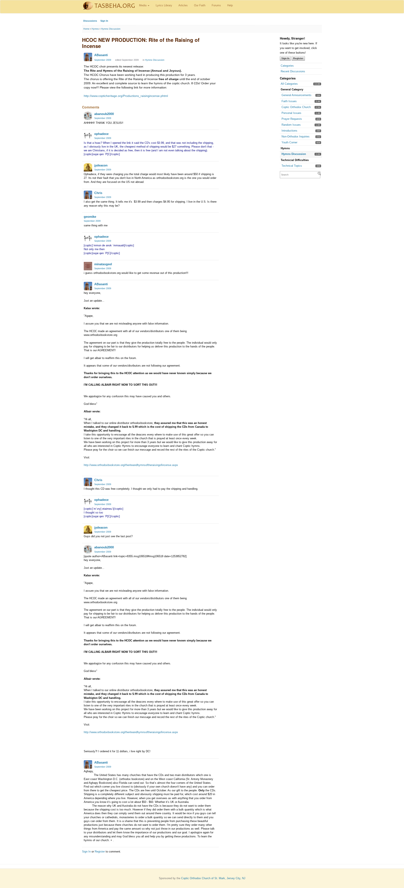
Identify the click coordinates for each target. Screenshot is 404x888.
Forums (216, 5)
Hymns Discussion (294, 154)
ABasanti (101, 55)
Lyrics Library (164, 5)
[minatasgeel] (88, 266)
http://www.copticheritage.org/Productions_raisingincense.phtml (126, 96)
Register (298, 58)
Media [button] (143, 5)
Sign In (104, 21)
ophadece (101, 134)
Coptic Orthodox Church (296, 107)
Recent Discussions (293, 71)
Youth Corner (289, 142)
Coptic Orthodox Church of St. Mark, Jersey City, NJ (213, 878)
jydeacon (101, 165)
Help (230, 5)
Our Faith (199, 5)
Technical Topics (292, 165)
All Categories (289, 83)
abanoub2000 (104, 114)
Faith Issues (289, 101)
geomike (90, 216)
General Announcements (296, 95)
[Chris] (88, 195)
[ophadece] (88, 136)
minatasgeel (103, 264)
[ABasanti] (88, 57)
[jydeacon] (88, 167)
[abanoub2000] (88, 116)
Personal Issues (291, 113)
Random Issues (291, 124)
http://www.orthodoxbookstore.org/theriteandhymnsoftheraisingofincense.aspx (131, 465)
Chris (98, 193)
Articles (183, 5)
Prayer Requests (292, 118)
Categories (287, 65)
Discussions (90, 21)
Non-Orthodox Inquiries (296, 136)
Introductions (289, 130)
